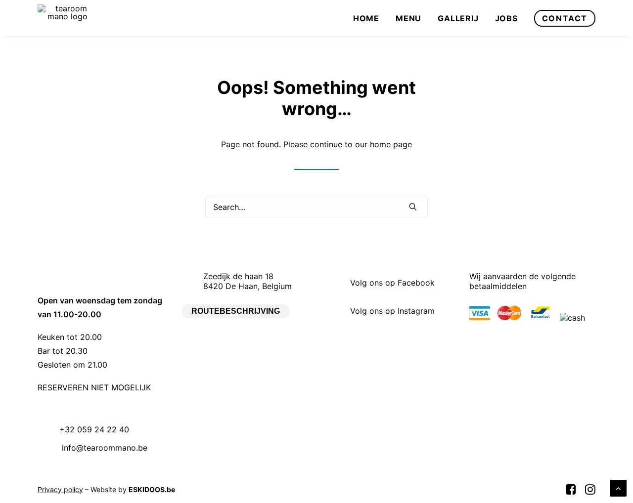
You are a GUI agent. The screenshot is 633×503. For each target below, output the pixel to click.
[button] (413, 206)
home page (391, 144)
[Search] (316, 207)
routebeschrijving (235, 311)
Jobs (506, 18)
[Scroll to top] (618, 487)
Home (366, 18)
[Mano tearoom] (67, 18)
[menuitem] (369, 18)
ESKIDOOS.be (152, 489)
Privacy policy (60, 489)
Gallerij (458, 18)
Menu (408, 18)
